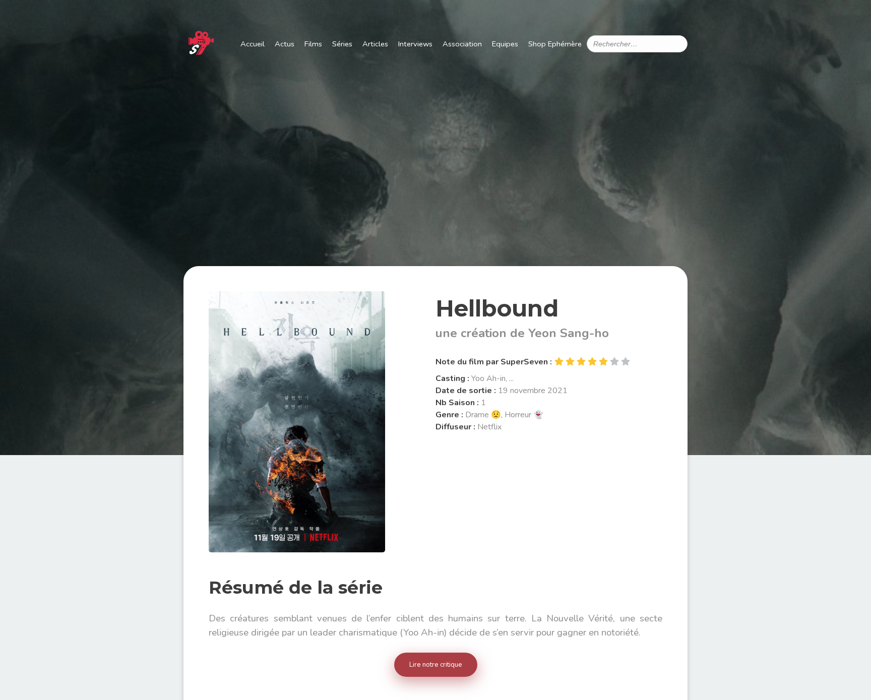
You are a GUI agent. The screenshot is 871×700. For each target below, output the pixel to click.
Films (313, 44)
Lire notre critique (435, 664)
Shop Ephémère (555, 44)
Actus (284, 44)
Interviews (415, 44)
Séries (342, 44)
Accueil (252, 44)
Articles (375, 44)
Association (462, 44)
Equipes (505, 44)
